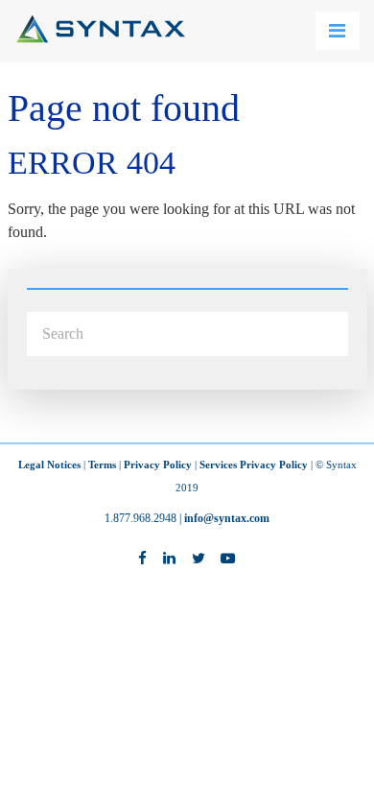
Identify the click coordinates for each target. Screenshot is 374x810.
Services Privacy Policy (253, 464)
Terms (102, 464)
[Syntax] (100, 38)
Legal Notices (49, 464)
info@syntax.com (226, 518)
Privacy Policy (158, 464)
